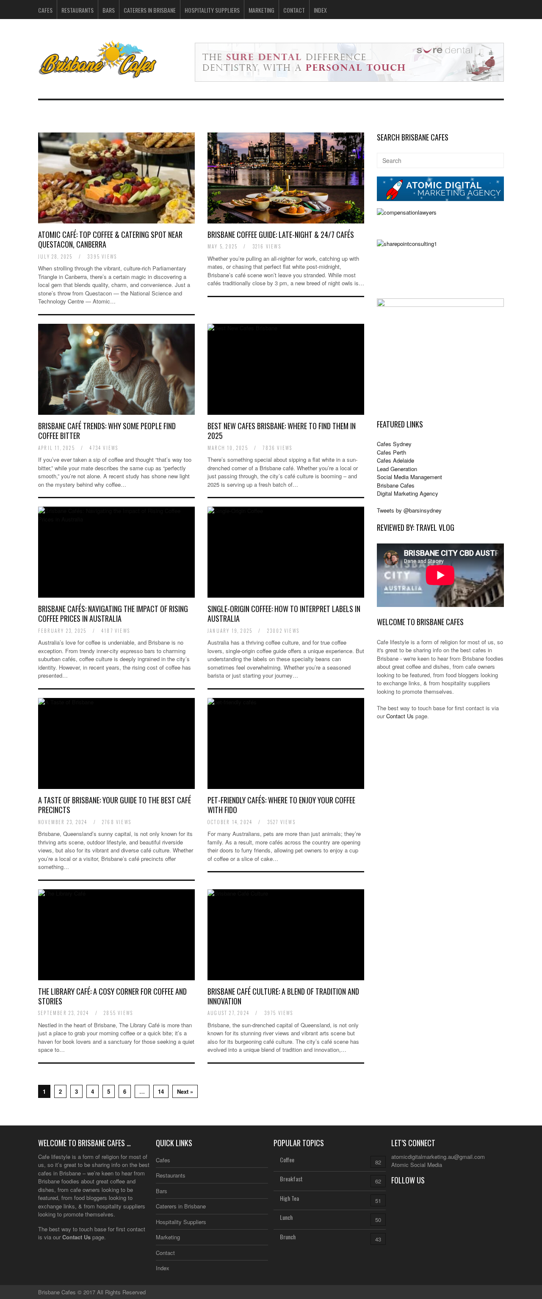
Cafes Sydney (394, 444)
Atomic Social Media (416, 1165)
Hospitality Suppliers (212, 10)
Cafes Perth (391, 452)
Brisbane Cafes (396, 485)
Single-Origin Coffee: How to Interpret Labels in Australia (283, 613)
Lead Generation (397, 469)
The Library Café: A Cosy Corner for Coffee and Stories (112, 996)
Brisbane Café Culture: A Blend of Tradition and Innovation (283, 996)
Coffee (287, 1159)
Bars (108, 10)
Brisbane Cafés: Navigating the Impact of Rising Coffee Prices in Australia (113, 613)
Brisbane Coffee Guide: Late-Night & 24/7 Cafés (280, 234)
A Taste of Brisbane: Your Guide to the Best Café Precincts (114, 804)
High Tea (289, 1198)
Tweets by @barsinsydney (409, 510)
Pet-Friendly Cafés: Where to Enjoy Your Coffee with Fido (281, 804)
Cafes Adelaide (395, 460)
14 (161, 1091)
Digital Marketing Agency (407, 493)
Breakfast (291, 1178)
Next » (185, 1091)
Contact (294, 10)
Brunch (288, 1236)
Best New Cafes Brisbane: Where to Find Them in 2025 (281, 430)
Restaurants (77, 10)
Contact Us (400, 716)
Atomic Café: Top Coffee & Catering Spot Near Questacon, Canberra (110, 239)
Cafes (45, 10)
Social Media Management (409, 477)
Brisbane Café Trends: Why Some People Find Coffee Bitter (107, 430)
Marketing (261, 10)
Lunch (286, 1217)
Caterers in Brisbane (150, 10)
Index (320, 10)
